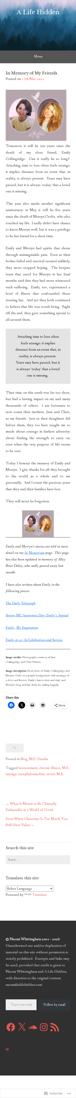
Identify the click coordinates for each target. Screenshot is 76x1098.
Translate (39, 894)
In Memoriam (34, 552)
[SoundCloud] (33, 1027)
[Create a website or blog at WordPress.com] (7, 1049)
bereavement (28, 767)
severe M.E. (55, 774)
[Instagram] (44, 1027)
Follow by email (54, 1005)
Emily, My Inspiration (22, 627)
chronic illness (49, 767)
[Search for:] (38, 859)
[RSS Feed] (55, 1027)
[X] (22, 1027)
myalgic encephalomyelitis (25, 774)
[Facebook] (11, 1027)
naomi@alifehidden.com (24, 984)
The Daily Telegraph (20, 603)
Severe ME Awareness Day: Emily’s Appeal (37, 615)
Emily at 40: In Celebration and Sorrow (34, 640)
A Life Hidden (38, 12)
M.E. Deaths (38, 759)
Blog (23, 759)
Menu (38, 56)
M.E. (65, 767)
